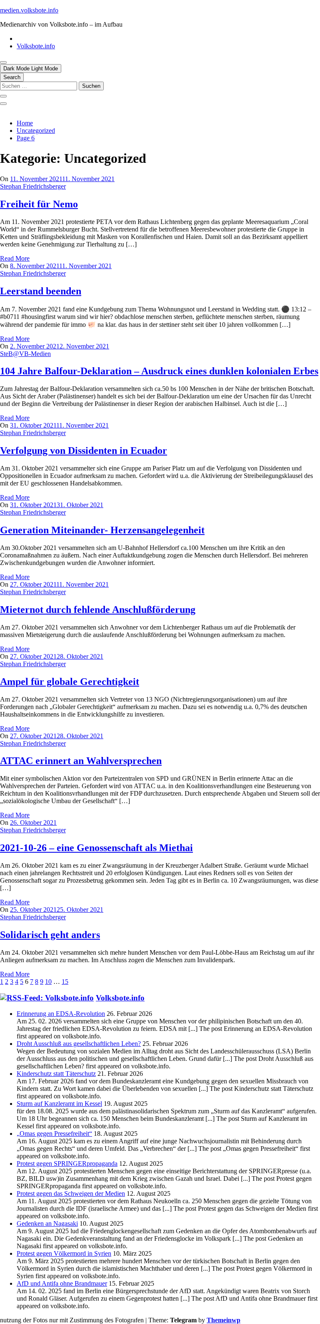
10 (48, 981)
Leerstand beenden (40, 291)
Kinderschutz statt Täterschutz (56, 1073)
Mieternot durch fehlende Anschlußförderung (97, 609)
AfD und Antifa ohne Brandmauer (62, 1283)
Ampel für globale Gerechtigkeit (69, 681)
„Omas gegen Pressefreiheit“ (54, 1133)
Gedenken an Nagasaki (47, 1223)
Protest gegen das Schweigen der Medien (71, 1193)
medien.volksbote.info (29, 10)
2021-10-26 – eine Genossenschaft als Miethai (96, 847)
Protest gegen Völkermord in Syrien (64, 1253)
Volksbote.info (36, 46)
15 (65, 981)
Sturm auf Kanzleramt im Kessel (59, 1103)
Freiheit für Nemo (39, 204)
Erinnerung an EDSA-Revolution (61, 1013)
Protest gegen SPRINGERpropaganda (67, 1163)
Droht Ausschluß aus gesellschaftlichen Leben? (79, 1043)
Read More (15, 258)
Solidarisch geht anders (50, 934)
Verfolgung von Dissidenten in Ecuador (83, 450)
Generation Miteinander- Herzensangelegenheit (102, 530)
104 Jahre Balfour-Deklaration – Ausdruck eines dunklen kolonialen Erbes (159, 371)
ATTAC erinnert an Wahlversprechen (81, 760)
